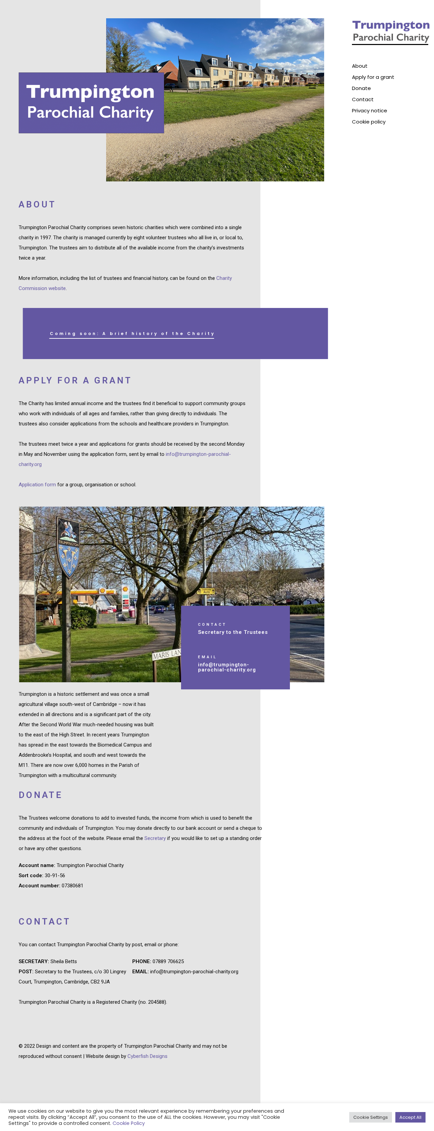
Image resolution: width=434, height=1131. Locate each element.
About (360, 65)
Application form (37, 485)
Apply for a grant (373, 77)
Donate (361, 88)
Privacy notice (369, 110)
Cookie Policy (129, 1123)
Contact (363, 99)
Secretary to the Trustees (233, 632)
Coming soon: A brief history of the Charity (132, 333)
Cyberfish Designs (147, 1056)
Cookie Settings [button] (370, 1117)
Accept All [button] (410, 1117)
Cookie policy (369, 121)
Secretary (155, 838)
